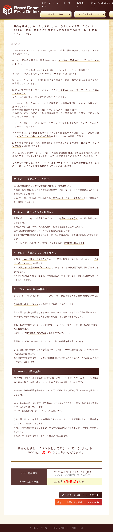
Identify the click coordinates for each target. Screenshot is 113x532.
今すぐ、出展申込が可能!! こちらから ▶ (78, 502)
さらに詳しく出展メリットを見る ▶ (80, 495)
